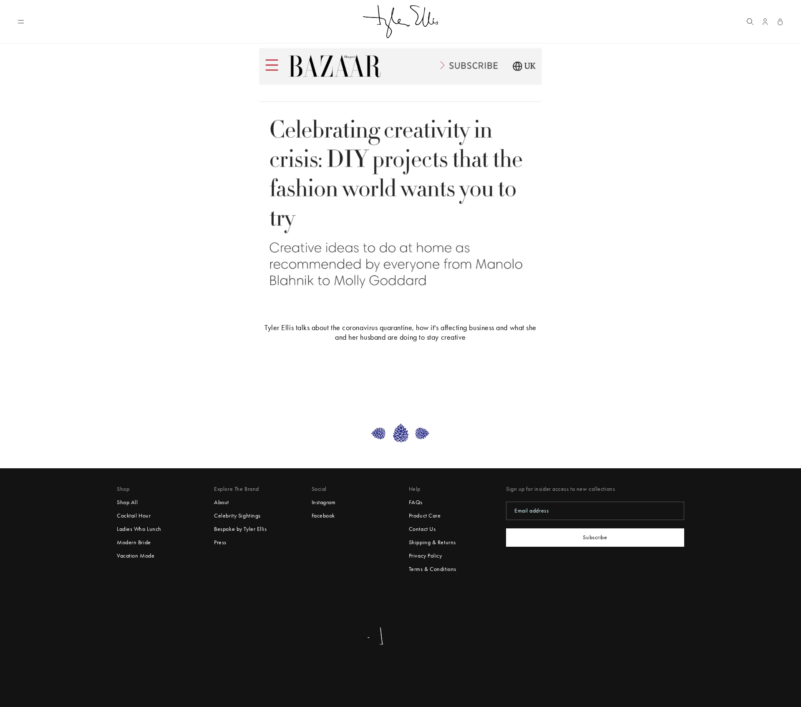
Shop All (127, 502)
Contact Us (422, 529)
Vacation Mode (135, 555)
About (221, 502)
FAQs (416, 502)
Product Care (425, 515)
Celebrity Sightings (237, 515)
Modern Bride (134, 542)
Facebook (323, 515)
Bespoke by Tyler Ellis (240, 529)
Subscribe (595, 537)
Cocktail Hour (134, 515)
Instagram (324, 502)
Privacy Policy (425, 555)
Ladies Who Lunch (139, 529)
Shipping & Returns (432, 542)
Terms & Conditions (432, 569)
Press (220, 542)
